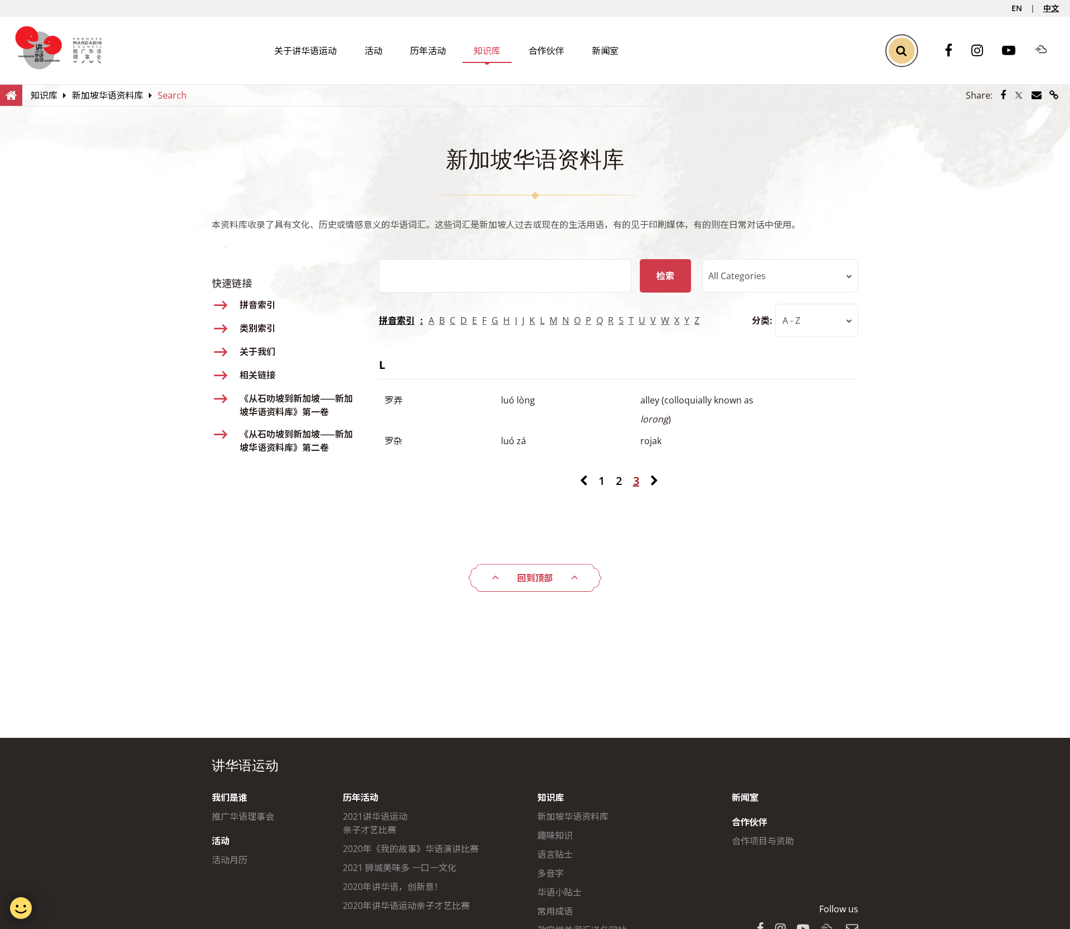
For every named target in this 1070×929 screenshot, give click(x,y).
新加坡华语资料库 (573, 816)
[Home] (11, 95)
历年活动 (428, 51)
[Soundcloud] (1046, 51)
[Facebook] (954, 51)
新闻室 (605, 51)
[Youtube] (1014, 51)
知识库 (487, 51)
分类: (762, 320)
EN (1016, 8)
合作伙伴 (546, 51)
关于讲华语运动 (305, 51)
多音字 (550, 873)
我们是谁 (229, 797)
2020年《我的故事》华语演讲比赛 (411, 849)
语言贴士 (555, 854)
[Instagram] (982, 51)
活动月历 (229, 860)
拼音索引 (397, 320)
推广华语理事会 (243, 816)
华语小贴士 (559, 892)
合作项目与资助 (763, 841)
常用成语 (555, 911)
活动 (373, 51)
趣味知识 (555, 835)
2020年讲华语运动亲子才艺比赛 (406, 905)
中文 (1051, 8)
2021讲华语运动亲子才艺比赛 (375, 823)
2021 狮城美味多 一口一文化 (399, 868)
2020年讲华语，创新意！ (393, 887)
